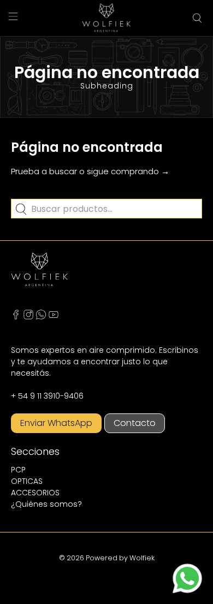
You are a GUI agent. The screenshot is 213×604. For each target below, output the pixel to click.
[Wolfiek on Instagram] (28, 316)
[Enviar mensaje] (187, 578)
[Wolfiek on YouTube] (53, 316)
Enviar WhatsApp (56, 423)
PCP (18, 469)
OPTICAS (27, 481)
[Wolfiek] (106, 18)
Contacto (135, 423)
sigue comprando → (128, 171)
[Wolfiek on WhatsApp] (41, 316)
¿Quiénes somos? (46, 504)
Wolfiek (142, 557)
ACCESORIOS (35, 492)
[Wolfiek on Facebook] (16, 316)
